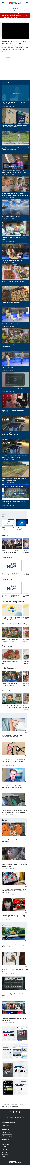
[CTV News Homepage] (15, 3)
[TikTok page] (13, 1112)
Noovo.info (4, 1152)
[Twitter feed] (10, 1112)
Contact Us (15, 1106)
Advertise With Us (6, 1106)
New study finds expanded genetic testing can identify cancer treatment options (14, 811)
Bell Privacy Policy (6, 1132)
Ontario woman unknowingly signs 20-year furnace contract (14, 865)
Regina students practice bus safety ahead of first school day (15, 945)
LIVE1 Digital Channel (20, 528)
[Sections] (2, 3)
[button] (15, 96)
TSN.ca (4, 1146)
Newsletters (14, 1104)
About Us (20, 1104)
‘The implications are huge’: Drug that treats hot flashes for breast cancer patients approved (13, 761)
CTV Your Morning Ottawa (21, 10)
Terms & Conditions (7, 1134)
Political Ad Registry (7, 1136)
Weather (9, 10)
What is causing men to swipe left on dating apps (15, 970)
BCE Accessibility (6, 1125)
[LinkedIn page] (20, 1112)
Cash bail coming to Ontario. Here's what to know (15, 994)
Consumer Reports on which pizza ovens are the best (14, 840)
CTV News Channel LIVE (8, 528)
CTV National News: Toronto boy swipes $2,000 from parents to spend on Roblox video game (14, 890)
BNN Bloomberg (6, 1144)
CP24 (3, 1142)
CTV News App (6, 1104)
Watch (3, 10)
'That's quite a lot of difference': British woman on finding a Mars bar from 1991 (13, 916)
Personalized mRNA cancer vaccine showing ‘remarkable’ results (13, 736)
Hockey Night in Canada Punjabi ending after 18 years (14, 1019)
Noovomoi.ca (5, 1154)
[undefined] (12, 546)
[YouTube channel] (16, 1112)
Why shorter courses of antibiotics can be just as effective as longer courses (14, 786)
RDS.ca (4, 1156)
